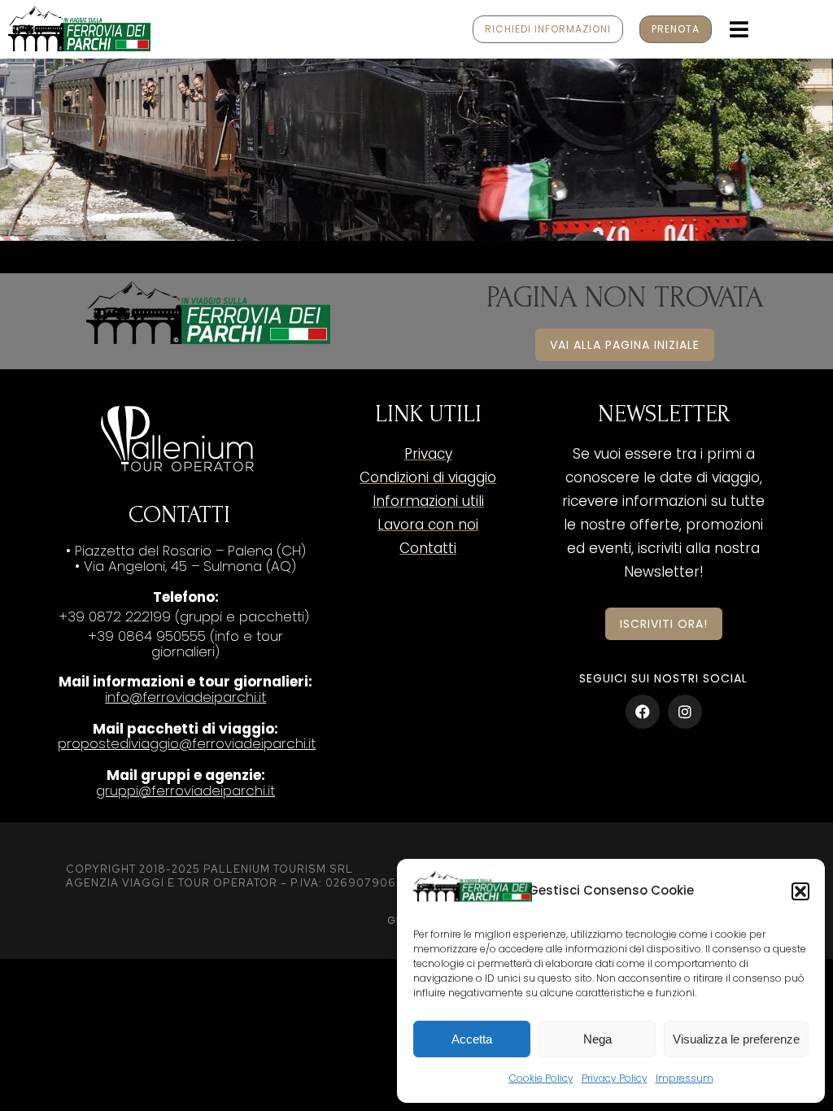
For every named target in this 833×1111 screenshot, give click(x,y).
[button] (800, 891)
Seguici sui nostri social (663, 678)
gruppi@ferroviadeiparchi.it (185, 790)
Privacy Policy (615, 1078)
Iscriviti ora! (664, 624)
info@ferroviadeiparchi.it (185, 697)
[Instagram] (685, 712)
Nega (597, 1039)
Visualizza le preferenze (736, 1039)
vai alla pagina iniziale (625, 345)
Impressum (684, 1078)
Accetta (471, 1039)
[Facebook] (643, 712)
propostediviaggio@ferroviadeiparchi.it (187, 743)
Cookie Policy (541, 1078)
